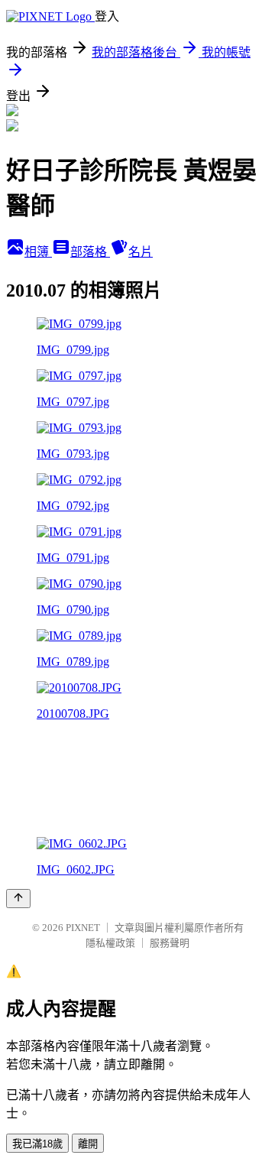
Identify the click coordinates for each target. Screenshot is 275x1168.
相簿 (38, 251)
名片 (140, 251)
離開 (88, 1144)
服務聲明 (169, 943)
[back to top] (18, 898)
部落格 (90, 251)
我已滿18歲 (37, 1144)
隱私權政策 (110, 943)
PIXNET (83, 927)
